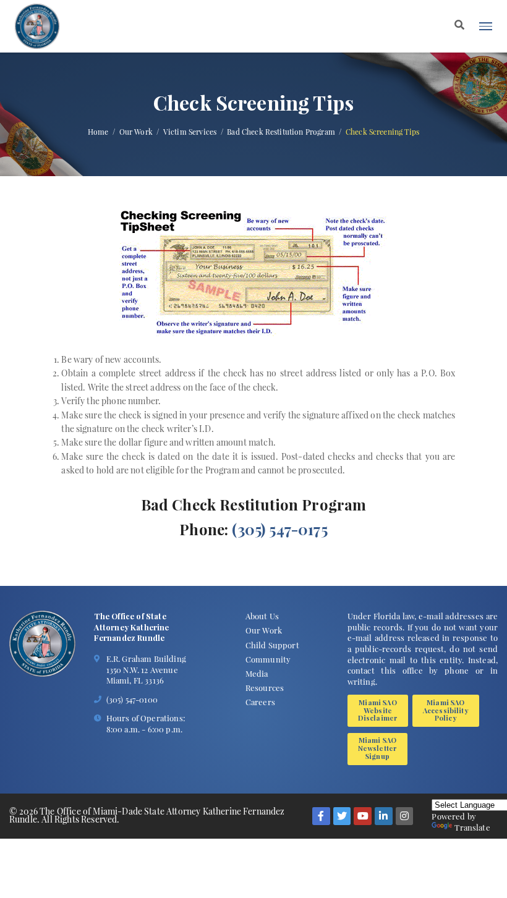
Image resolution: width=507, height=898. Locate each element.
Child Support (272, 645)
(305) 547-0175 (279, 529)
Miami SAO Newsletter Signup (378, 748)
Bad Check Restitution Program (281, 132)
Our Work (136, 132)
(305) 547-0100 (132, 699)
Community (268, 659)
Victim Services (189, 132)
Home (98, 132)
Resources (264, 687)
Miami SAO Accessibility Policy (446, 710)
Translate (472, 827)
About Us (262, 616)
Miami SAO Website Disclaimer (378, 710)
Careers (260, 702)
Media (256, 673)
